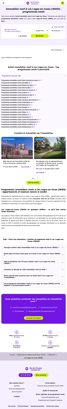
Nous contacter (41, 375)
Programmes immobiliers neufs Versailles (15, 82)
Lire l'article (25, 167)
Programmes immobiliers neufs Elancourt (16, 105)
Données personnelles (37, 406)
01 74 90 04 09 (26, 375)
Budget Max (40, 30)
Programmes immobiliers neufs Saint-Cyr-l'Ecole (18, 90)
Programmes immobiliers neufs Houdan (15, 107)
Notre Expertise (17, 391)
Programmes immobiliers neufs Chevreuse (16, 117)
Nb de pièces (56, 30)
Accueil (12, 355)
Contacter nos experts (33, 318)
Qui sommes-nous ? (16, 383)
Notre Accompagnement (17, 389)
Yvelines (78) (51, 355)
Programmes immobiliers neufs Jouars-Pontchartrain (20, 119)
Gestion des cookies (52, 406)
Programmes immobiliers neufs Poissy (15, 97)
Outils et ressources (50, 391)
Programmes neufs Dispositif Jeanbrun (50, 400)
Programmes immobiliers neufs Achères (15, 114)
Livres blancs (50, 383)
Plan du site (12, 406)
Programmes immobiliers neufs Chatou (15, 92)
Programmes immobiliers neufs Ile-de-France (31, 355)
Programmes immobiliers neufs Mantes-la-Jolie (18, 85)
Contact (17, 396)
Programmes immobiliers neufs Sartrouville (16, 87)
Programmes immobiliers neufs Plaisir (14, 112)
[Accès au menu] (3, 3)
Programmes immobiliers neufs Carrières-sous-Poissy (20, 100)
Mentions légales (23, 406)
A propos (17, 386)
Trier (56, 50)
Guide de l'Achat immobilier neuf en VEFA (50, 386)
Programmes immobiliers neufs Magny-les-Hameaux (19, 122)
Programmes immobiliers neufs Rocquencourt (17, 127)
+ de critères (22, 36)
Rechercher (39, 36)
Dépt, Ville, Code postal (10, 29)
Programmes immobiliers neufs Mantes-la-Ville (17, 95)
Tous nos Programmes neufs (50, 397)
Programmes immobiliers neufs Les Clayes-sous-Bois (19, 109)
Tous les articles (33, 182)
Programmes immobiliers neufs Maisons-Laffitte (18, 124)
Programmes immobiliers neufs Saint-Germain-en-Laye (20, 80)
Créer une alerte (59, 27)
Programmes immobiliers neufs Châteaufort (17, 102)
